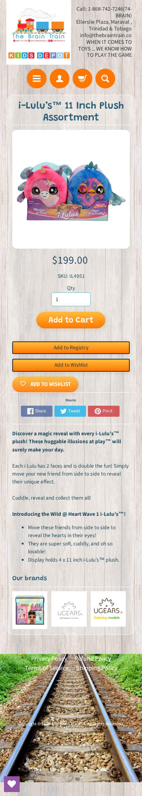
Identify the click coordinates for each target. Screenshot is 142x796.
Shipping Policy (96, 668)
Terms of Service (47, 668)
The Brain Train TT (68, 724)
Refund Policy (93, 658)
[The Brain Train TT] (38, 32)
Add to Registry (71, 347)
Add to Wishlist (71, 365)
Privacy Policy (49, 658)
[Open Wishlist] (12, 784)
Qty (71, 288)
